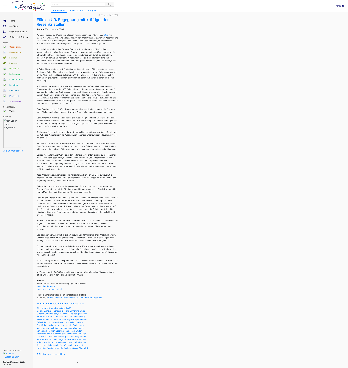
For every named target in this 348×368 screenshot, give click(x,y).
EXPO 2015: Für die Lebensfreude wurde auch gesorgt (61, 316)
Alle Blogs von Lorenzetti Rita (51, 354)
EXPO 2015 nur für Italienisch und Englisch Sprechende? (62, 319)
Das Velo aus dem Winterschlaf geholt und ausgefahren (61, 336)
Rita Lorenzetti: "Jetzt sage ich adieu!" (54, 308)
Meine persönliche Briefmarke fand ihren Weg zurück (60, 328)
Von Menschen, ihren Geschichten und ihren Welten (59, 331)
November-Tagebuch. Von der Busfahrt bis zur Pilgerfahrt (62, 348)
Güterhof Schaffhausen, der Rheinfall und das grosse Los (62, 314)
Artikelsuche (76, 10)
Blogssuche (59, 10)
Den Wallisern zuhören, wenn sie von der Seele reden (60, 325)
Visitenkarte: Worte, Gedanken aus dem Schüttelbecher (61, 342)
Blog (106, 35)
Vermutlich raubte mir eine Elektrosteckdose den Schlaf (61, 334)
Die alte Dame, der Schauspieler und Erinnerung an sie (61, 311)
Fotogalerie (93, 10)
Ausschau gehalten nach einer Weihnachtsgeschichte (60, 345)
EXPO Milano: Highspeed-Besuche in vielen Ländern (60, 322)
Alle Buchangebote (13, 150)
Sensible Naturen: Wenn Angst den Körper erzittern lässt (62, 339)
